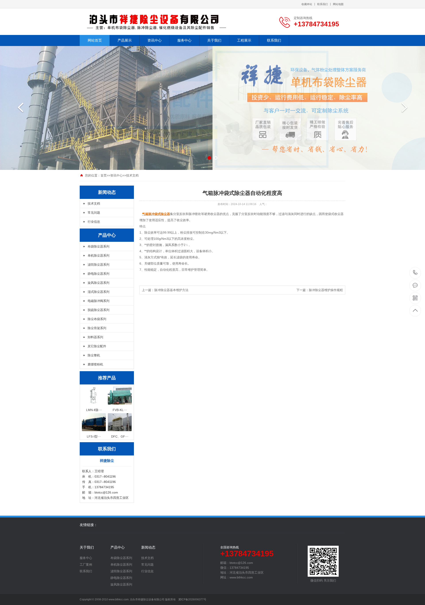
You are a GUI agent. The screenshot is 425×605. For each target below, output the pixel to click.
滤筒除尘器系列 (98, 264)
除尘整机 (94, 355)
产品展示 (125, 40)
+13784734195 (415, 273)
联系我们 (322, 4)
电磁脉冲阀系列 (98, 301)
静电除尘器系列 (98, 273)
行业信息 (94, 221)
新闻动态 (148, 547)
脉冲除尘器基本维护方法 (171, 290)
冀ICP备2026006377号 (192, 599)
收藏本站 (306, 4)
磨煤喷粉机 (95, 364)
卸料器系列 (95, 337)
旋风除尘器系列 (98, 282)
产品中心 (117, 547)
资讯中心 (154, 40)
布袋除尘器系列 (98, 246)
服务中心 (184, 40)
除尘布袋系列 (97, 319)
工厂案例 (86, 564)
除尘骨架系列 (97, 328)
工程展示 (244, 40)
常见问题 (94, 212)
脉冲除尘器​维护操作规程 (326, 290)
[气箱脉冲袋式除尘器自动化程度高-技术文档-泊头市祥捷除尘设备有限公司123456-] (157, 22)
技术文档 (132, 175)
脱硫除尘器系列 (98, 310)
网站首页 (95, 40)
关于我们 (214, 40)
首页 (103, 175)
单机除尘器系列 (98, 255)
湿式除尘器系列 (98, 292)
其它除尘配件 (97, 346)
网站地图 (338, 4)
